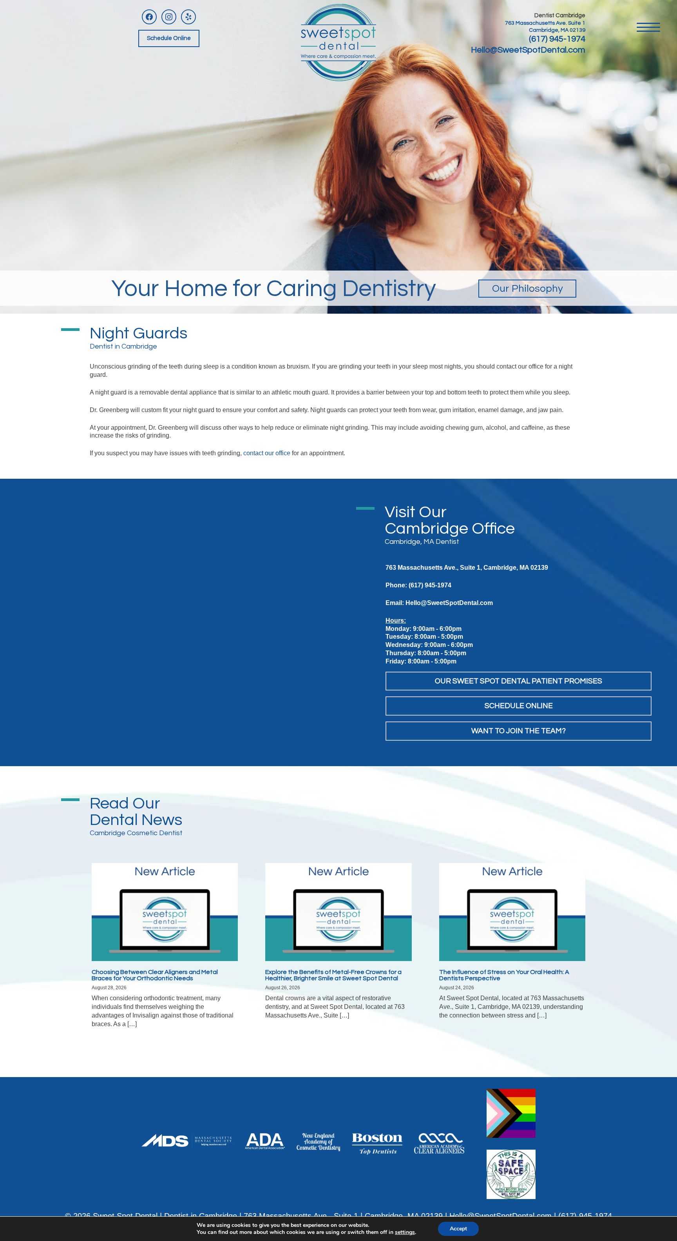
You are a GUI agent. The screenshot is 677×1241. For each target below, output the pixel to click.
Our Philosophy (527, 288)
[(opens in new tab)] (187, 1140)
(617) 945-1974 (557, 39)
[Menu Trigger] (648, 26)
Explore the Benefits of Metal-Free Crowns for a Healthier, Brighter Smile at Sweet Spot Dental (333, 975)
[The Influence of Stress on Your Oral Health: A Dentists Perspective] (512, 911)
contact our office (266, 453)
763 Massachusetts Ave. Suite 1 (545, 23)
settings (405, 1232)
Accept (458, 1228)
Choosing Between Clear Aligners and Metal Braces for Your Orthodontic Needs (155, 975)
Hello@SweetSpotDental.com (528, 50)
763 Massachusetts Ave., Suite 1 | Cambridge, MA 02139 (343, 1216)
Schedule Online (169, 38)
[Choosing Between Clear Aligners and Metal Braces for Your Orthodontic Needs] (165, 911)
